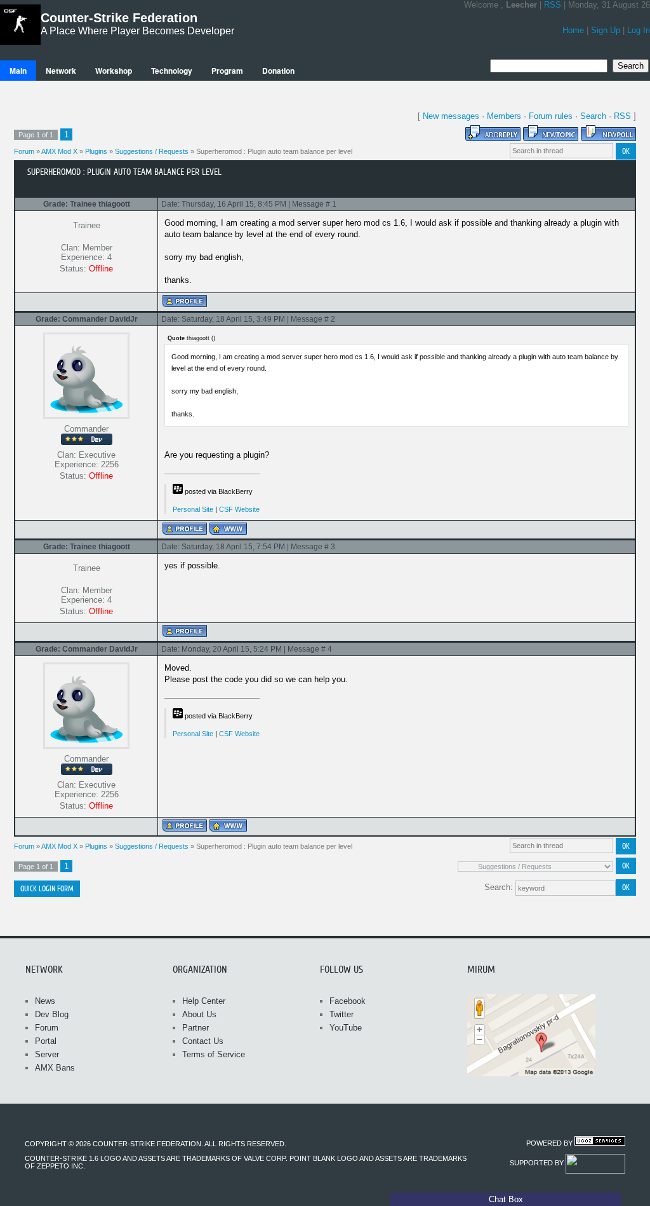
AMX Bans (55, 1067)
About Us (199, 1014)
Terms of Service (213, 1054)
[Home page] (228, 529)
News (45, 1001)
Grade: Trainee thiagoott (86, 204)
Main (18, 70)
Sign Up (605, 30)
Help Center (203, 1001)
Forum (24, 151)
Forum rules (551, 116)
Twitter (341, 1014)
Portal (45, 1041)
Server (47, 1054)
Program (227, 70)
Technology (171, 70)
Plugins (96, 151)
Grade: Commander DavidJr (87, 319)
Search (593, 116)
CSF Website (239, 509)
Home (573, 30)
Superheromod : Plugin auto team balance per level (274, 151)
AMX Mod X (59, 151)
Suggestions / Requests (152, 151)
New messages (451, 116)
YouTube (345, 1027)
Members (504, 116)
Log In (638, 30)
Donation (278, 70)
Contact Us (202, 1041)
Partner (195, 1027)
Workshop (113, 70)
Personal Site (193, 509)
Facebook (347, 1001)
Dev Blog (52, 1014)
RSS (552, 5)
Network (61, 70)
